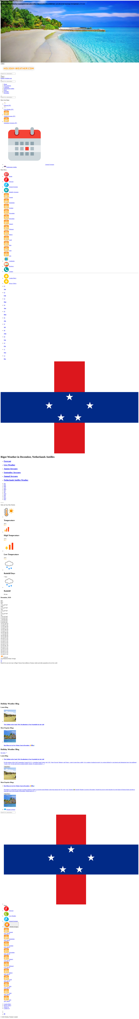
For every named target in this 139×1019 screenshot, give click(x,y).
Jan (5, 483)
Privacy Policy (7, 1005)
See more (3, 752)
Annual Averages (11, 476)
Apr (5, 488)
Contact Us (7, 1008)
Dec (5, 499)
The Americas (7, 85)
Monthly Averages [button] (13, 192)
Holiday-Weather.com (6, 78)
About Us (6, 1007)
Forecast (7, 461)
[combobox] (8, 74)
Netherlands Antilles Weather (16, 480)
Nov (5, 498)
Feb (5, 485)
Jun (5, 490)
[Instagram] (71, 1014)
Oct (5, 496)
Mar (5, 486)
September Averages (12, 472)
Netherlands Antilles (9, 88)
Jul (4, 492)
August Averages (11, 469)
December (6, 93)
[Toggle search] (1, 75)
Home (5, 84)
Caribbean (6, 87)
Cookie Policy (7, 1004)
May (5, 489)
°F (1, 661)
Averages (6, 91)
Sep (5, 495)
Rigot (5, 90)
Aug (5, 493)
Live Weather (9, 465)
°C (1, 660)
